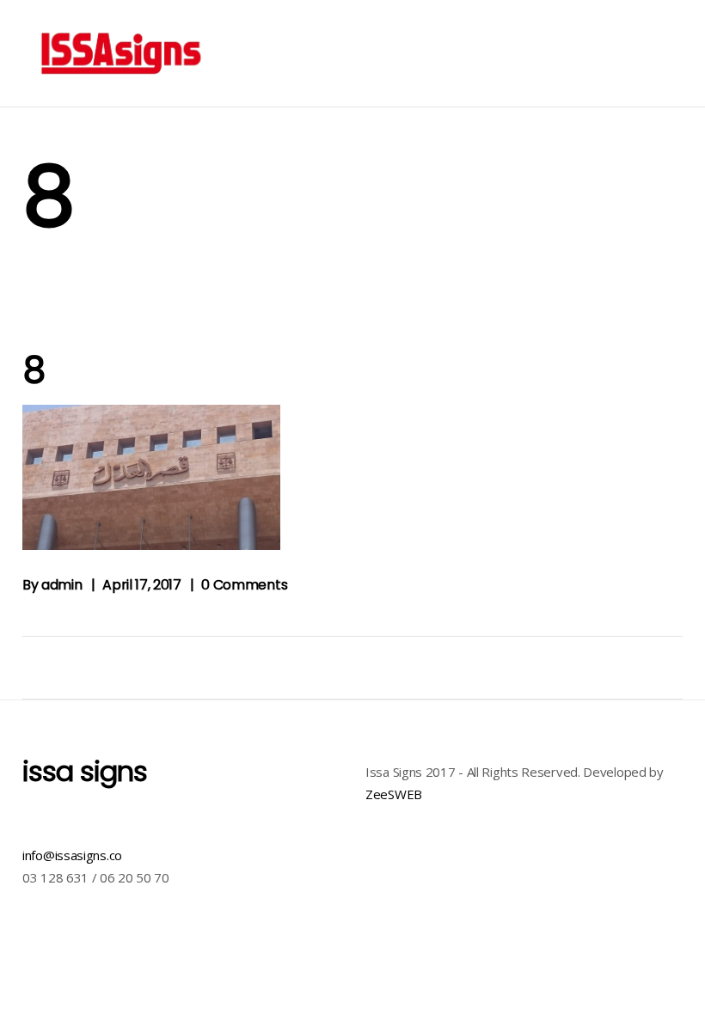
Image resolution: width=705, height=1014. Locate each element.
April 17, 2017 (141, 585)
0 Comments (244, 585)
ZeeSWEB (393, 794)
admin (61, 585)
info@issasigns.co (72, 855)
